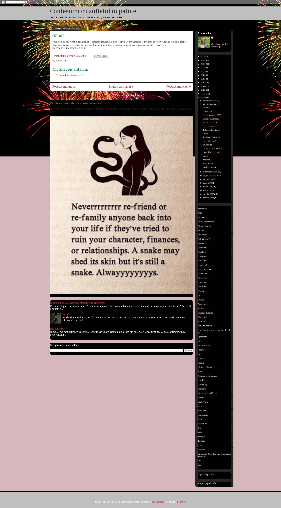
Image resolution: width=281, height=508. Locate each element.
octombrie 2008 (210, 172)
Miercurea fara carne (207, 376)
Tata (200, 432)
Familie (201, 308)
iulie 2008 (207, 183)
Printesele (207, 160)
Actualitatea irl (204, 226)
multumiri (207, 145)
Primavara (203, 402)
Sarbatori (202, 424)
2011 (203, 86)
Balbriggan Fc (204, 239)
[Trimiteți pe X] (100, 56)
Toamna (201, 441)
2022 (203, 71)
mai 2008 (207, 190)
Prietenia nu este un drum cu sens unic (78, 103)
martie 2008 (208, 198)
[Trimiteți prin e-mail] (95, 56)
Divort (201, 291)
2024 (203, 64)
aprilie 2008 (208, 194)
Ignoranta (202, 337)
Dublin (201, 300)
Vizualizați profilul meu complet (219, 45)
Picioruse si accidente (207, 393)
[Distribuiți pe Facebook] (103, 56)
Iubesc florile (204, 345)
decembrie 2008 (210, 101)
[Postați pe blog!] (98, 56)
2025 (203, 60)
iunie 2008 (208, 187)
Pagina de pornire (121, 86)
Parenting (202, 384)
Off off (206, 108)
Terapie (201, 437)
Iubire (201, 350)
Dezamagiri (203, 278)
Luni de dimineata (211, 119)
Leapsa (201, 363)
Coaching (202, 252)
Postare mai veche (178, 86)
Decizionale (203, 274)
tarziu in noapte (210, 167)
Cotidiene (202, 261)
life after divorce (205, 367)
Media (200, 371)
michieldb (158, 502)
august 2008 (208, 179)
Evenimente (203, 304)
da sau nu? (202, 265)
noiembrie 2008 (210, 104)
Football (201, 321)
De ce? (66, 314)
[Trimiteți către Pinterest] (106, 56)
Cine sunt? (202, 248)
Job (64, 60)
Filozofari (202, 317)
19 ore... (206, 134)
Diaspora (202, 282)
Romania (202, 410)
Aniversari (203, 235)
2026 (203, 56)
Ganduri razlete (210, 122)
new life (201, 380)
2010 (203, 90)
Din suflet (202, 287)
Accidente (202, 217)
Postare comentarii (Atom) (129, 95)
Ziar (200, 465)
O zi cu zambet (209, 126)
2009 (203, 94)
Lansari (201, 358)
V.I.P (200, 445)
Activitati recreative (207, 222)
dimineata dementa (211, 137)
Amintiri (201, 230)
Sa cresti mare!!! (210, 141)
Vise (200, 460)
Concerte (202, 256)
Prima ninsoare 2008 (212, 115)
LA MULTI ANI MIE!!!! (213, 148)
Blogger (181, 502)
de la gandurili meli (211, 130)
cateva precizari (210, 111)
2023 (203, 68)
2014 (203, 75)
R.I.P (200, 406)
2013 (203, 79)
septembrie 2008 (211, 175)
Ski (199, 428)
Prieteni (201, 397)
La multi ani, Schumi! (212, 152)
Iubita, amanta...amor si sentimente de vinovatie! (77, 303)
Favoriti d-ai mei (205, 313)
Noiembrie (208, 163)
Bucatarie (202, 243)
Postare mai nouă (63, 86)
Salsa (200, 419)
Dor (200, 295)
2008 (203, 97)
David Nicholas (204, 269)
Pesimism (202, 389)
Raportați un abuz (208, 483)
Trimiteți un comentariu (69, 75)
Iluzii (200, 341)
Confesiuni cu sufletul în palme (93, 11)
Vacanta (201, 450)
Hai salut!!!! (57, 328)
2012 (203, 83)
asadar (206, 156)
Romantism (203, 415)
